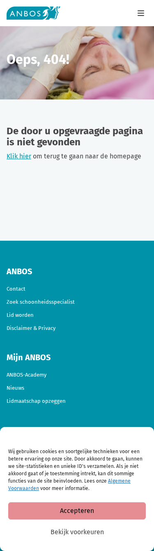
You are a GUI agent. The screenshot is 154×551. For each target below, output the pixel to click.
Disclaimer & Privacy (31, 328)
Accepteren (77, 511)
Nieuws (15, 388)
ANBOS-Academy (26, 375)
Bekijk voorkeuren (77, 532)
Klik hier (19, 156)
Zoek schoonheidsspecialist (41, 302)
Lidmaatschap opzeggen (36, 401)
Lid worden (20, 315)
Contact (16, 289)
